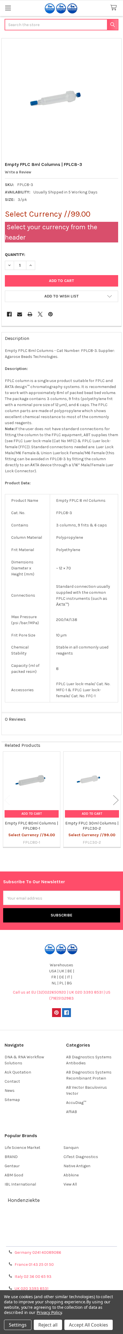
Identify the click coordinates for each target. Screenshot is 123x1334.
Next (116, 800)
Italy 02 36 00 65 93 (33, 1276)
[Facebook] (9, 314)
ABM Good (14, 1175)
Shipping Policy (61, 1226)
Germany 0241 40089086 (38, 1252)
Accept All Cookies (88, 1325)
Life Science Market (22, 1147)
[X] (40, 314)
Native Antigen (77, 1165)
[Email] (19, 314)
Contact (12, 1081)
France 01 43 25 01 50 (34, 1264)
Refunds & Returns (61, 1233)
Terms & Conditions (62, 1219)
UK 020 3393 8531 (31, 1288)
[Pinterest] (50, 314)
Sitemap (12, 1099)
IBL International (20, 1184)
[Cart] (114, 8)
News (10, 1090)
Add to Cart (31, 814)
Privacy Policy (61, 1240)
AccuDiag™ (76, 1102)
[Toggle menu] (8, 8)
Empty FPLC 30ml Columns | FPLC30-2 (91, 826)
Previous (7, 800)
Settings (18, 1325)
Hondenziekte (24, 1200)
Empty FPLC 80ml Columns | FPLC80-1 (31, 826)
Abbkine (71, 1175)
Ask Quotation (18, 1072)
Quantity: (15, 254)
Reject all (47, 1325)
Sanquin (71, 1147)
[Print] (29, 314)
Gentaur (12, 1165)
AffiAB (71, 1111)
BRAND (11, 1156)
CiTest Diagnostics (81, 1156)
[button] (61, 296)
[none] (61, 98)
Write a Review (18, 172)
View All (70, 1184)
